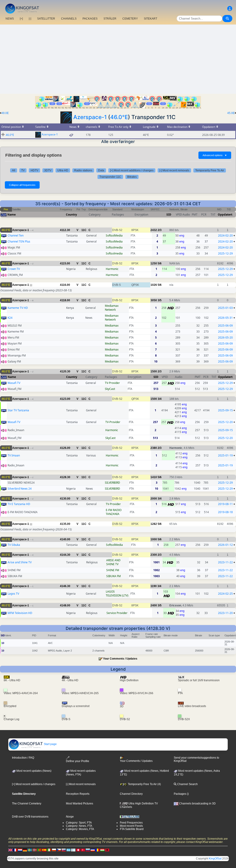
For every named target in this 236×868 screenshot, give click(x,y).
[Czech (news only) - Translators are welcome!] (59, 850)
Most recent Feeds (131, 825)
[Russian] (88, 850)
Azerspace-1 (90, 117)
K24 (10, 318)
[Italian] (49, 850)
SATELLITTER (46, 18)
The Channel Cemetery (26, 803)
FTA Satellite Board (132, 829)
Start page (50, 744)
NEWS (10, 18)
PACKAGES (90, 18)
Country (71, 214)
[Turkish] (83, 850)
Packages (180, 793)
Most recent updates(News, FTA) (81, 772)
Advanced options (215, 155)
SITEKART (150, 18)
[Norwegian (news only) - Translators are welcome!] (34, 850)
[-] (30, 18)
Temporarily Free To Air (209, 170)
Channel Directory (131, 793)
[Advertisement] (118, 59)
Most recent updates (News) (33, 770)
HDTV (34, 170)
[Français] (15, 850)
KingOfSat (215, 858)
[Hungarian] (102, 850)
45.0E (231, 113)
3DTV (47, 170)
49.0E (5, 113)
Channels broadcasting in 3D (197, 803)
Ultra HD (62, 170)
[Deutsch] (25, 850)
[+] (21, 18)
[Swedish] (30, 850)
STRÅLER (109, 18)
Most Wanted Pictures (79, 803)
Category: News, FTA (79, 825)
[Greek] (68, 850)
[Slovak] (64, 850)
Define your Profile (77, 761)
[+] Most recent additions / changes (131, 170)
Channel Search (187, 784)
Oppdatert (225, 214)
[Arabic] (78, 850)
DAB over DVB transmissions (30, 816)
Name (11, 214)
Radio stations (83, 170)
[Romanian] (97, 850)
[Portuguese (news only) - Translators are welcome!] (39, 850)
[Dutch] (20, 850)
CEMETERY (130, 18)
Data (101, 170)
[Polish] (54, 850)
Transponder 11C (110, 176)
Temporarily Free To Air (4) (144, 784)
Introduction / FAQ (23, 757)
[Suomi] (73, 850)
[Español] (44, 850)
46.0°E (119, 117)
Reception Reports (77, 793)
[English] (10, 850)
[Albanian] (107, 850)
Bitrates (132, 176)
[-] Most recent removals (174, 170)
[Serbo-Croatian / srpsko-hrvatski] (93, 850)
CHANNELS (69, 18)
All (13, 170)
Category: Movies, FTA (80, 829)
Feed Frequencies (131, 822)
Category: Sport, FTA (79, 822)
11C (83, 230)
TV (23, 170)
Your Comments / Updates (120, 658)
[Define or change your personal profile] (229, 9)
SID (168, 214)
